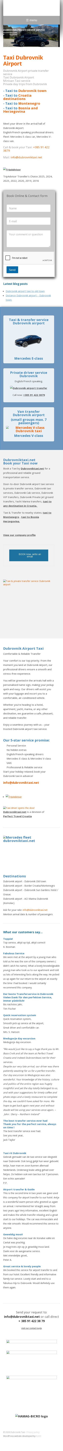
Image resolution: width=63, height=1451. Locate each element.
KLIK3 (38, 1436)
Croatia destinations (17, 97)
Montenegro (29, 103)
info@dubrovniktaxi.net (26, 157)
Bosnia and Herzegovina (20, 110)
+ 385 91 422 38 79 (31, 1321)
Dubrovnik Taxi (23, 8)
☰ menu (31, 20)
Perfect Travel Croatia (17, 816)
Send (12, 270)
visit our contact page (31, 1328)
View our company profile (19, 535)
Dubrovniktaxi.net (32, 468)
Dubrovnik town (32, 90)
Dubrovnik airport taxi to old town (25, 291)
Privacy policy (33, 1432)
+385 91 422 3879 (34, 395)
